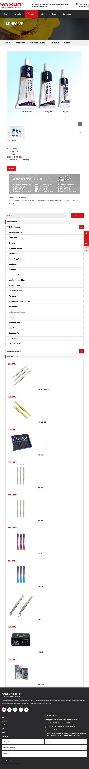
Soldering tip (14, 333)
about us (18, 14)
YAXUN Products (37, 43)
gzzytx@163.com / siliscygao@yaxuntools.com (61, 726)
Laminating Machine (17, 280)
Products (31, 14)
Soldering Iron (14, 322)
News (3, 732)
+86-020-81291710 (53, 723)
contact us (67, 14)
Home (5, 14)
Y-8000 (67, 43)
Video (3, 729)
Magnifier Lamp (15, 269)
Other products (15, 344)
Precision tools (15, 285)
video (43, 14)
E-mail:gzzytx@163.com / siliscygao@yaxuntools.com (50, 4)
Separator (13, 238)
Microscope (13, 253)
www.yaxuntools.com (39, 6)
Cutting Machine (15, 275)
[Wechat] (86, 243)
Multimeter (13, 264)
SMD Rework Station (17, 232)
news (54, 14)
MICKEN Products (14, 351)
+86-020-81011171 (65, 723)
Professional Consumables (19, 301)
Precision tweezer (16, 291)
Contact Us (13, 160)
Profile (11, 169)
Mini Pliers (13, 328)
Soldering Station (15, 248)
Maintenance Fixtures (17, 312)
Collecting (25, 160)
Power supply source (17, 259)
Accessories (13, 338)
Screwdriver (13, 306)
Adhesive (55, 43)
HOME (7, 43)
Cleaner (12, 243)
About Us (4, 721)
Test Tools (12, 317)
